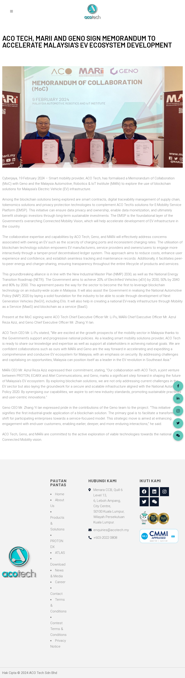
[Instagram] (164, 491)
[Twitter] (144, 501)
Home (59, 494)
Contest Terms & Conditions (58, 629)
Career (60, 582)
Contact (56, 594)
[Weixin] (154, 501)
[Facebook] (144, 491)
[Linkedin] (154, 491)
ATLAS (60, 553)
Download (57, 564)
